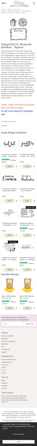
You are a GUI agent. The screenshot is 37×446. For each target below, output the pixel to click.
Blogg (3, 380)
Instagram (4, 386)
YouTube (4, 388)
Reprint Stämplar (26, 11)
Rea (2, 346)
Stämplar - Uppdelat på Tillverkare (10, 11)
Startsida (3, 9)
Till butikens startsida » (9, 121)
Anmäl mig (29, 324)
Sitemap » (4, 126)
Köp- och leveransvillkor (8, 341)
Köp (9, 166)
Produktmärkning (6, 362)
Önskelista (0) (5, 349)
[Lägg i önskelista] (16, 166)
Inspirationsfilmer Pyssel (8, 359)
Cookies (3, 367)
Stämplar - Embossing (13, 9)
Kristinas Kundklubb (7, 336)
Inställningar (18, 434)
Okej (18, 442)
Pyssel (3, 373)
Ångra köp (4, 344)
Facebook (4, 383)
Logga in (3, 352)
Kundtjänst (4, 338)
